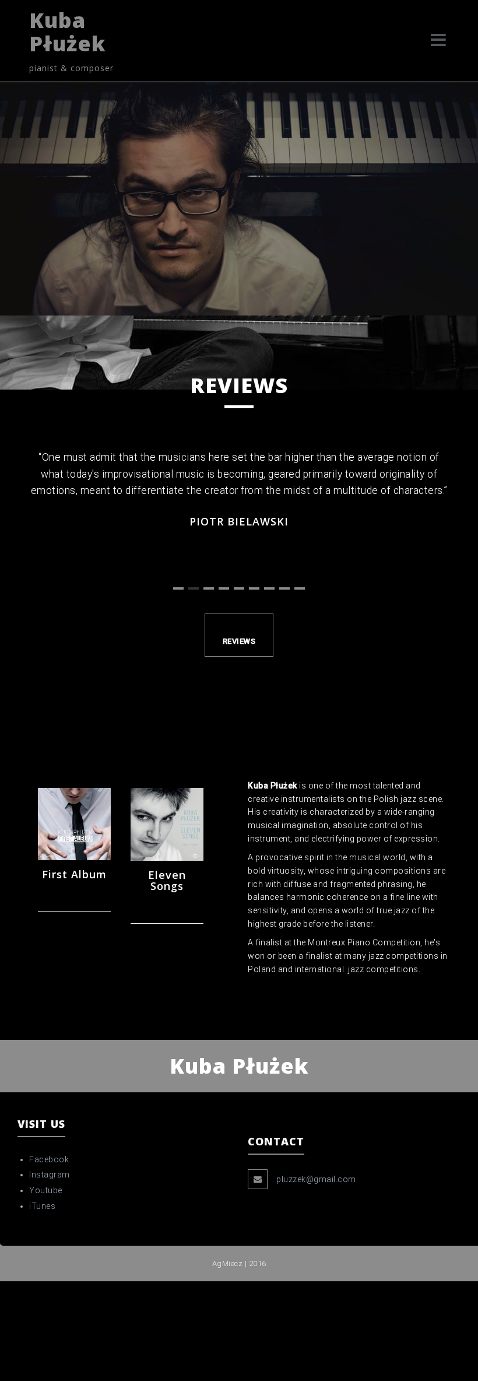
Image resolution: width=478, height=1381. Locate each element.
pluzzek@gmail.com (316, 1179)
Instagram (49, 1174)
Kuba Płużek (67, 32)
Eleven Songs (167, 880)
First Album (74, 874)
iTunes (42, 1206)
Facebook (49, 1159)
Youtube (45, 1190)
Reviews (239, 641)
